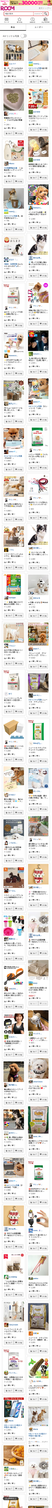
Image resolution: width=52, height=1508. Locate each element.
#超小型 (13, 1427)
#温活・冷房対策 (10, 264)
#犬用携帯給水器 (10, 168)
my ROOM (45, 20)
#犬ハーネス (9, 1425)
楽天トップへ (45, 8)
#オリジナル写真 (10, 216)
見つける (19, 20)
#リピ (6, 456)
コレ (9, 81)
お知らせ (32, 20)
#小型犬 (17, 1425)
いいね (20, 81)
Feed (6, 20)
